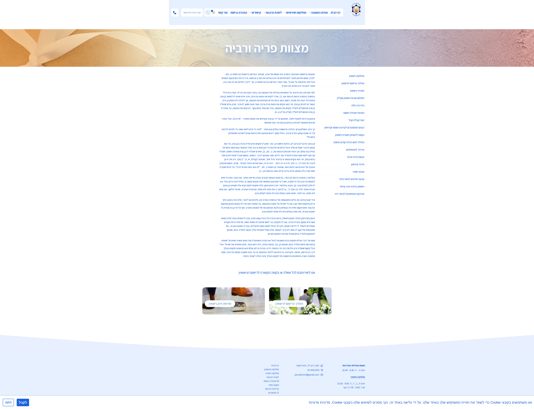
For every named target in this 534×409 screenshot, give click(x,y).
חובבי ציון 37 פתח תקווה (192, 12)
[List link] (303, 365)
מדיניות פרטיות (272, 388)
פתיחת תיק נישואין (220, 304)
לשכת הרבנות (272, 377)
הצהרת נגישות (270, 381)
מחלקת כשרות (272, 373)
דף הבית (275, 365)
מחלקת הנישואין (271, 369)
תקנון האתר (273, 384)
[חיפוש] (208, 12)
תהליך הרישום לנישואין (289, 304)
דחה (8, 402)
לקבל (23, 402)
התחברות (272, 392)
